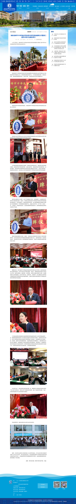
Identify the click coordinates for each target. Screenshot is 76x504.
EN (62, 1)
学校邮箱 (59, 1)
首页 (38, 31)
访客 (29, 1)
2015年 (57, 8)
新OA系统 (50, 1)
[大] (37, 39)
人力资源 (62, 6)
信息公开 (54, 1)
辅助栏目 (41, 31)
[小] (40, 39)
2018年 (69, 9)
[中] (39, 39)
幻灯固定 (45, 31)
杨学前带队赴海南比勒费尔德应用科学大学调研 (60, 57)
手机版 (65, 1)
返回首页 (29, 31)
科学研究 (51, 6)
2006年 (38, 8)
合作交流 (67, 6)
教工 (17, 1)
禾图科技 (65, 501)
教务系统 (45, 1)
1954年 (20, 8)
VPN (37, 1)
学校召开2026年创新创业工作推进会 (60, 35)
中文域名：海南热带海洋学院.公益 (8, 1)
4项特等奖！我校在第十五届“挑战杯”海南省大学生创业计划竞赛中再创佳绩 (60, 52)
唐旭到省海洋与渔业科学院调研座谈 (60, 39)
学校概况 (35, 6)
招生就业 (57, 6)
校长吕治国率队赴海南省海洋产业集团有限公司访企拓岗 (60, 43)
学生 (20, 1)
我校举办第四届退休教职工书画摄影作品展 (60, 65)
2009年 (47, 8)
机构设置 (40, 6)
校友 (23, 1)
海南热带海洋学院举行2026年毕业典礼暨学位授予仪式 (60, 61)
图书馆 (73, 6)
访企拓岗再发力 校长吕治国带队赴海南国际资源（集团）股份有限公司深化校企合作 (60, 47)
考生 (26, 1)
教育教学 (46, 6)
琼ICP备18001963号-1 (54, 501)
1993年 (28, 8)
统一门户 (41, 1)
